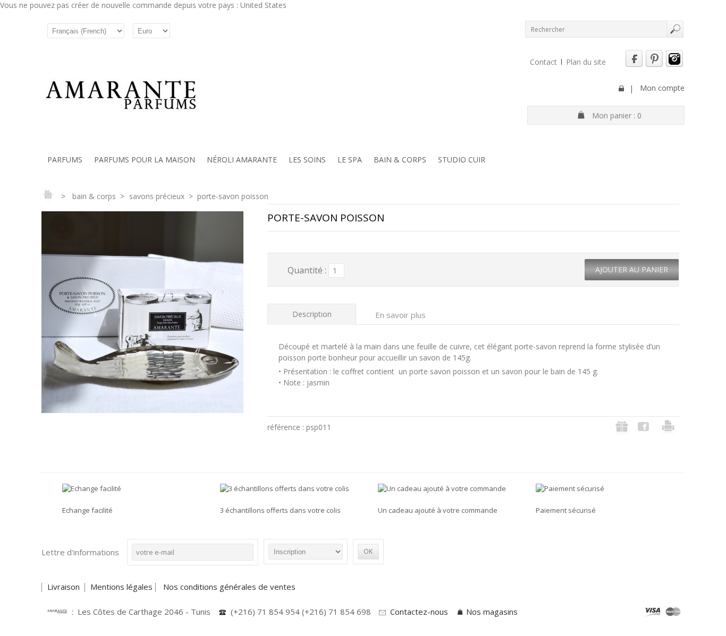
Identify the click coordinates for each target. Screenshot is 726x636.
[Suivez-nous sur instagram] (674, 64)
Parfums (64, 159)
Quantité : (307, 270)
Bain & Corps (400, 159)
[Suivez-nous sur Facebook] (634, 64)
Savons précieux (156, 196)
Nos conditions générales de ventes (230, 586)
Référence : (286, 427)
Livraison (64, 586)
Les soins (307, 159)
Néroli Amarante (242, 159)
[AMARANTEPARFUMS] (121, 96)
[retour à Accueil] (48, 196)
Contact (543, 62)
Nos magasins (492, 611)
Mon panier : (616, 115)
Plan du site (586, 62)
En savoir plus (400, 315)
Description (312, 314)
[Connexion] (621, 88)
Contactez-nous (419, 611)
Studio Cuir (461, 159)
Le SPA (349, 159)
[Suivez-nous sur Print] (654, 64)
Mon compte (662, 88)
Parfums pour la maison (144, 159)
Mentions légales (121, 586)
